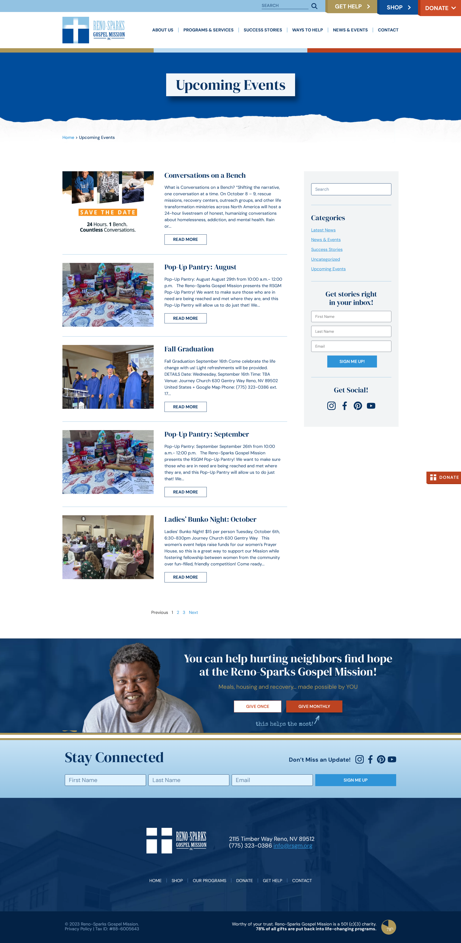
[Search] (315, 6)
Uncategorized (325, 259)
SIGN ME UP (356, 780)
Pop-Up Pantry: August (200, 267)
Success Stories (263, 30)
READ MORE (185, 239)
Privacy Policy (78, 929)
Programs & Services (208, 30)
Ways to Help (307, 30)
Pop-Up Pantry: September (206, 434)
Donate (437, 8)
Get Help (272, 881)
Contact (388, 30)
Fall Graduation (189, 349)
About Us (162, 30)
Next (193, 612)
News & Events (350, 30)
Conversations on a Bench (205, 175)
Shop (177, 881)
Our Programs (209, 881)
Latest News (323, 230)
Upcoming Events (328, 269)
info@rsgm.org (292, 845)
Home (68, 137)
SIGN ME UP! (352, 361)
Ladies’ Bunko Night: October (210, 519)
